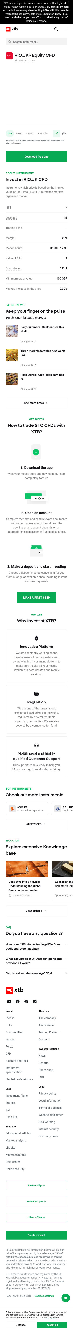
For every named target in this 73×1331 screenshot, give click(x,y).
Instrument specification (14, 1070)
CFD (8, 1053)
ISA (8, 1110)
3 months (43, 133)
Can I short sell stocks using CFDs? (29, 973)
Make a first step (36, 597)
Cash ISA (11, 1117)
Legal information (50, 1100)
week (19, 133)
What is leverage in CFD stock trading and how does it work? (34, 961)
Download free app (36, 156)
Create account (36, 1235)
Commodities (14, 1032)
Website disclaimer (51, 1115)
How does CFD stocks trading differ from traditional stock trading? (33, 946)
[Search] (56, 29)
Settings (21, 1325)
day (10, 133)
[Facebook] (17, 1001)
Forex (9, 1046)
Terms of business (50, 1107)
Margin (10, 238)
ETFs (9, 1025)
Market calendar (16, 1154)
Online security (15, 1169)
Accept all (52, 1325)
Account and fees (17, 1060)
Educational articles (18, 1133)
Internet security (49, 1129)
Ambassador (47, 1025)
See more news (34, 403)
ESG (41, 1077)
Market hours (14, 248)
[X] (26, 1001)
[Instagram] (34, 1001)
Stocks (10, 1018)
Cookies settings (44, 1296)
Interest (10, 1102)
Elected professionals (19, 1079)
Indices (10, 1039)
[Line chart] (56, 133)
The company (47, 1018)
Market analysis (16, 1140)
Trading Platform (49, 1032)
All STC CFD (34, 824)
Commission (13, 268)
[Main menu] (66, 29)
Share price (46, 1070)
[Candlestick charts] (63, 133)
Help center (13, 1162)
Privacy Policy (52, 1317)
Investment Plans (17, 1095)
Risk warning (47, 1122)
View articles (34, 910)
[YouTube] (9, 1001)
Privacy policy (47, 1093)
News (42, 1056)
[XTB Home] (10, 29)
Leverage (11, 217)
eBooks (10, 1147)
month (29, 133)
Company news (48, 1136)
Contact (44, 1039)
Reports (43, 1063)
